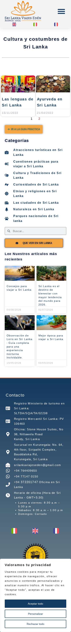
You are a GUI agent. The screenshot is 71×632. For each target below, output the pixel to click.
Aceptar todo (35, 603)
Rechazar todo (35, 623)
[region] (35, 595)
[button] (61, 11)
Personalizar (35, 613)
